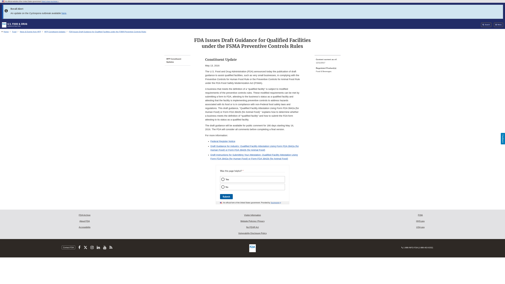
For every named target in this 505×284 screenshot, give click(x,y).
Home (6, 32)
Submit (226, 196)
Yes (227, 179)
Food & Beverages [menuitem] (323, 71)
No (227, 187)
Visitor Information (252, 215)
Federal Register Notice (222, 141)
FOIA (420, 215)
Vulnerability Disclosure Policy (252, 233)
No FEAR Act (252, 227)
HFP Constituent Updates (54, 32)
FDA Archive (84, 215)
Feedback (503, 139)
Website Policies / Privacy (252, 221)
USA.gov (420, 227)
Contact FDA (68, 247)
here (64, 13)
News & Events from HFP (30, 32)
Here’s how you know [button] (50, 1)
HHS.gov (420, 221)
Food (14, 32)
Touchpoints (275, 203)
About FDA (84, 221)
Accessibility (84, 227)
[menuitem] (328, 61)
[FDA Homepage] (14, 25)
